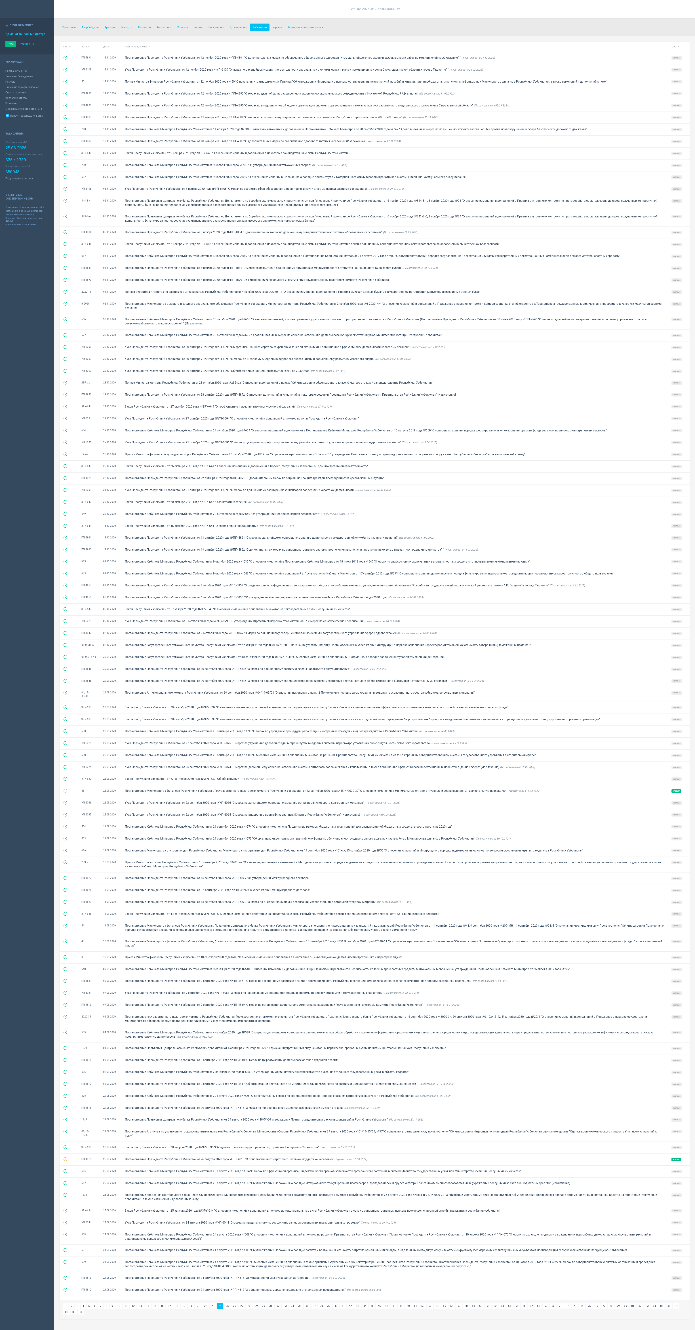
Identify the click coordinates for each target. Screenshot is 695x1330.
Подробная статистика (19, 178)
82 (640, 1305)
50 (408, 1305)
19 (183, 1305)
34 (292, 1305)
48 (393, 1305)
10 (118, 1305)
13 (140, 1305)
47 (386, 1305)
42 (350, 1305)
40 (335, 1305)
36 (307, 1305)
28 (249, 1305)
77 (603, 1305)
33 (285, 1305)
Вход (11, 44)
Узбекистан (260, 27)
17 (169, 1305)
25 (227, 1305)
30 (263, 1305)
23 (212, 1305)
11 (126, 1305)
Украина (278, 27)
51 (415, 1305)
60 (480, 1305)
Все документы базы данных (20, 224)
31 (270, 1305)
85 (661, 1305)
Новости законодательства (26, 115)
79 (618, 1305)
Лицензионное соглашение (19, 214)
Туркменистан (238, 27)
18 (176, 1305)
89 (73, 1312)
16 (162, 1305)
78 (611, 1305)
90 (81, 1312)
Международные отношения (305, 27)
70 (553, 1305)
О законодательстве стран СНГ (24, 108)
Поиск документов (16, 70)
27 (241, 1305)
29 (256, 1305)
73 (574, 1305)
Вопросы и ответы (16, 98)
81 (632, 1305)
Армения (109, 27)
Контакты (11, 103)
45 (372, 1305)
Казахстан (144, 27)
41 (343, 1305)
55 (444, 1305)
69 (545, 1305)
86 (668, 1305)
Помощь (10, 81)
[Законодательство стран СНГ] (27, 9)
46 (379, 1305)
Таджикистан (216, 27)
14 (147, 1305)
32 (278, 1305)
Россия (198, 27)
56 (451, 1305)
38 (321, 1305)
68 (538, 1305)
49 (401, 1305)
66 (524, 1305)
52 (422, 1305)
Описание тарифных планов (22, 87)
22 (205, 1305)
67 (531, 1305)
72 (567, 1305)
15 (154, 1305)
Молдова (182, 27)
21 (198, 1305)
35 (299, 1305)
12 (133, 1305)
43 (357, 1305)
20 (191, 1305)
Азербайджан (90, 27)
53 (430, 1305)
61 (487, 1305)
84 (654, 1305)
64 (509, 1305)
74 (582, 1305)
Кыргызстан (164, 27)
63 (502, 1305)
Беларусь (126, 27)
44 (364, 1305)
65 (516, 1305)
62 (495, 1305)
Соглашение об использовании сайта (25, 207)
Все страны (69, 27)
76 (596, 1305)
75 (589, 1305)
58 (466, 1305)
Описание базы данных (19, 76)
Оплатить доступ (15, 92)
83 (647, 1305)
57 (459, 1305)
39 (328, 1305)
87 (676, 1305)
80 (625, 1305)
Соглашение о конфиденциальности (24, 211)
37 (314, 1305)
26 (234, 1305)
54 (437, 1305)
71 (560, 1305)
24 (220, 1305)
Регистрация (27, 44)
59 (473, 1305)
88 (66, 1312)
